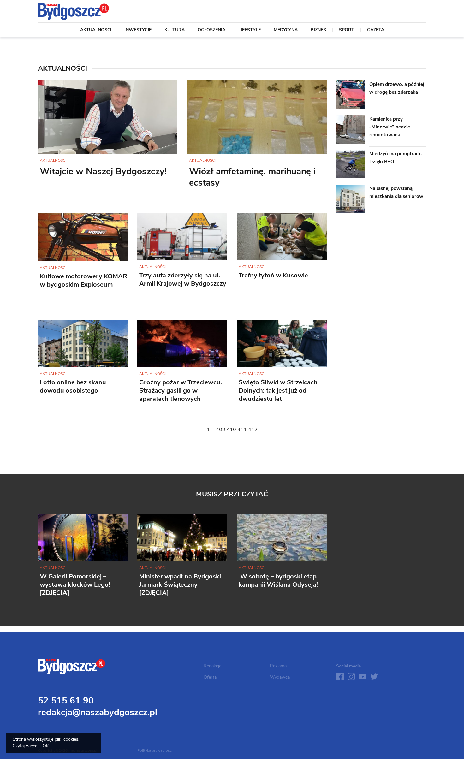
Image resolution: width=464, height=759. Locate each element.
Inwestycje (138, 30)
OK (46, 746)
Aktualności (95, 30)
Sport (346, 30)
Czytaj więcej (26, 746)
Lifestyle (249, 30)
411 (242, 429)
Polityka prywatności (155, 750)
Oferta (210, 677)
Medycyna (286, 30)
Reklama (278, 666)
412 (253, 429)
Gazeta (375, 30)
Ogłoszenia (211, 30)
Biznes (318, 30)
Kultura (174, 30)
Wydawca (280, 677)
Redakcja (212, 666)
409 (220, 429)
